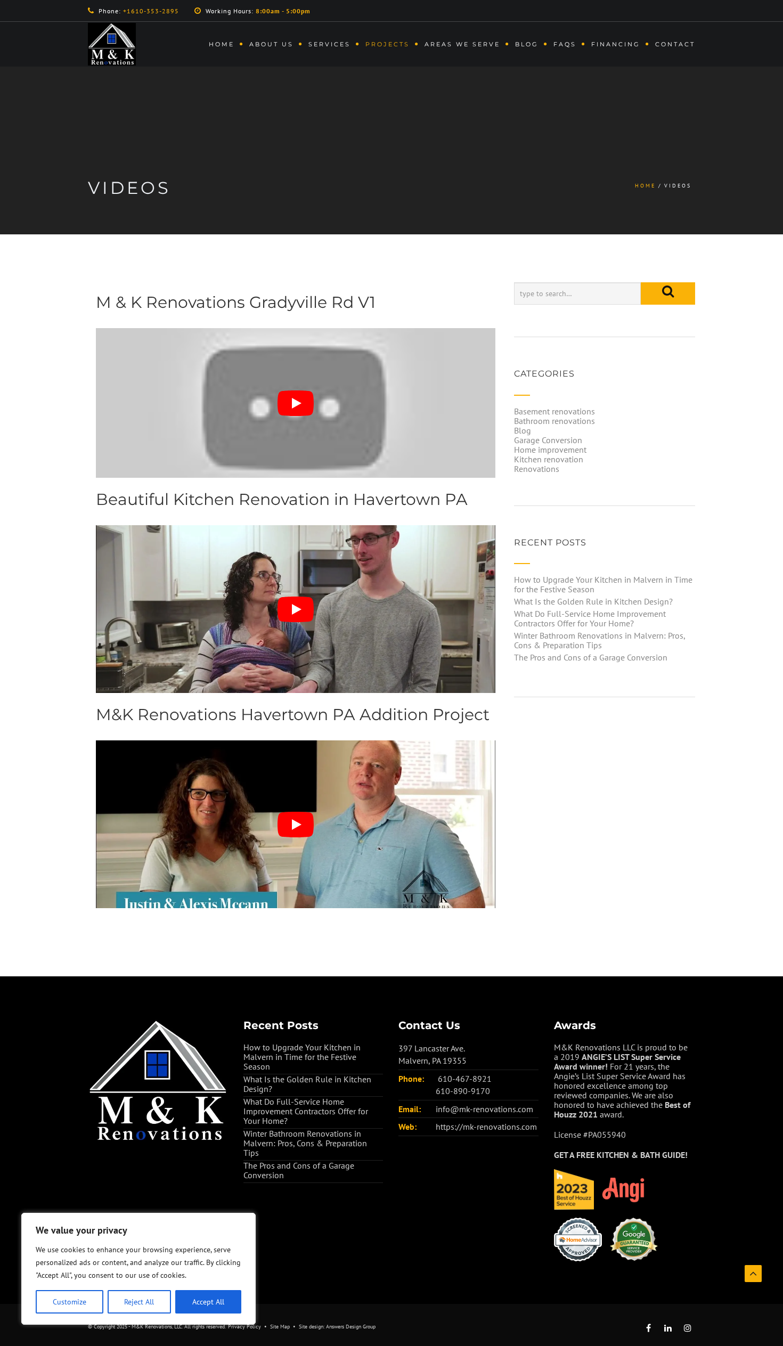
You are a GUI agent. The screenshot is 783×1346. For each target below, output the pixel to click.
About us (271, 44)
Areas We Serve (462, 44)
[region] (138, 1269)
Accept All (208, 1302)
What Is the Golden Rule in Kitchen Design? (593, 601)
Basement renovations (554, 411)
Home (221, 44)
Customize (69, 1302)
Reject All (139, 1302)
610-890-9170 (463, 1091)
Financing (615, 44)
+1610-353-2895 (151, 11)
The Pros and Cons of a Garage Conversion (590, 657)
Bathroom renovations (554, 420)
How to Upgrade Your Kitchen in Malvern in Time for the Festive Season (603, 584)
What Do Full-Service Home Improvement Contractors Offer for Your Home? (590, 618)
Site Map (280, 1326)
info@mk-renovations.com (484, 1109)
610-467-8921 (465, 1078)
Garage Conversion (548, 440)
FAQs (564, 44)
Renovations (536, 468)
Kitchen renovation (548, 459)
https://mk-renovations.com (486, 1126)
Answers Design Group (351, 1326)
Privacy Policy (244, 1326)
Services (329, 44)
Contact (675, 44)
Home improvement (550, 449)
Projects (387, 44)
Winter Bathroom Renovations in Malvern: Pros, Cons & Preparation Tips (599, 640)
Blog (527, 44)
